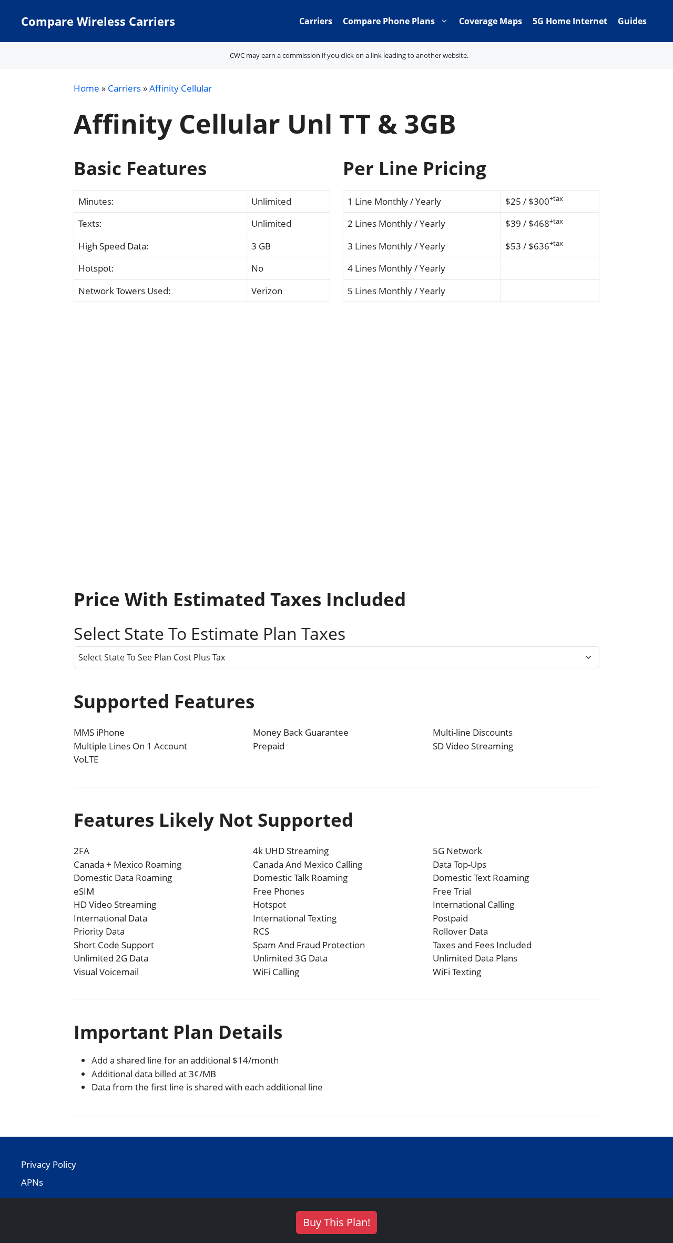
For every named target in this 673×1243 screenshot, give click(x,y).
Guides (632, 21)
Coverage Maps (490, 21)
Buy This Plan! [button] (336, 1222)
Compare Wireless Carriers (98, 21)
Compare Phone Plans (389, 21)
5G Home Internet (570, 21)
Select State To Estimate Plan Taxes (209, 633)
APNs (32, 1182)
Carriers (315, 21)
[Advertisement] (336, 459)
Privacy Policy (48, 1164)
